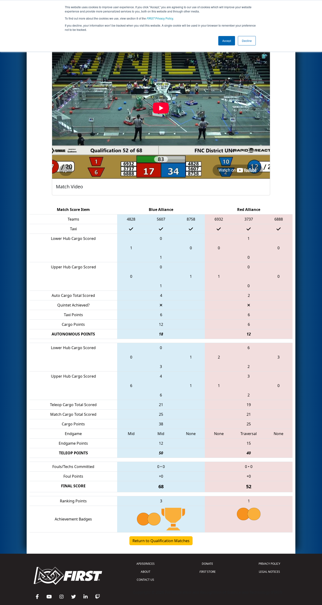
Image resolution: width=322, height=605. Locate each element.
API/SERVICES (145, 564)
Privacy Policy (160, 18)
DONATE (207, 564)
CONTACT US (145, 580)
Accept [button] (226, 41)
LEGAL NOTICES (269, 572)
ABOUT (145, 572)
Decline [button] (247, 41)
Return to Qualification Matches (161, 540)
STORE (207, 572)
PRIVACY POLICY (269, 564)
